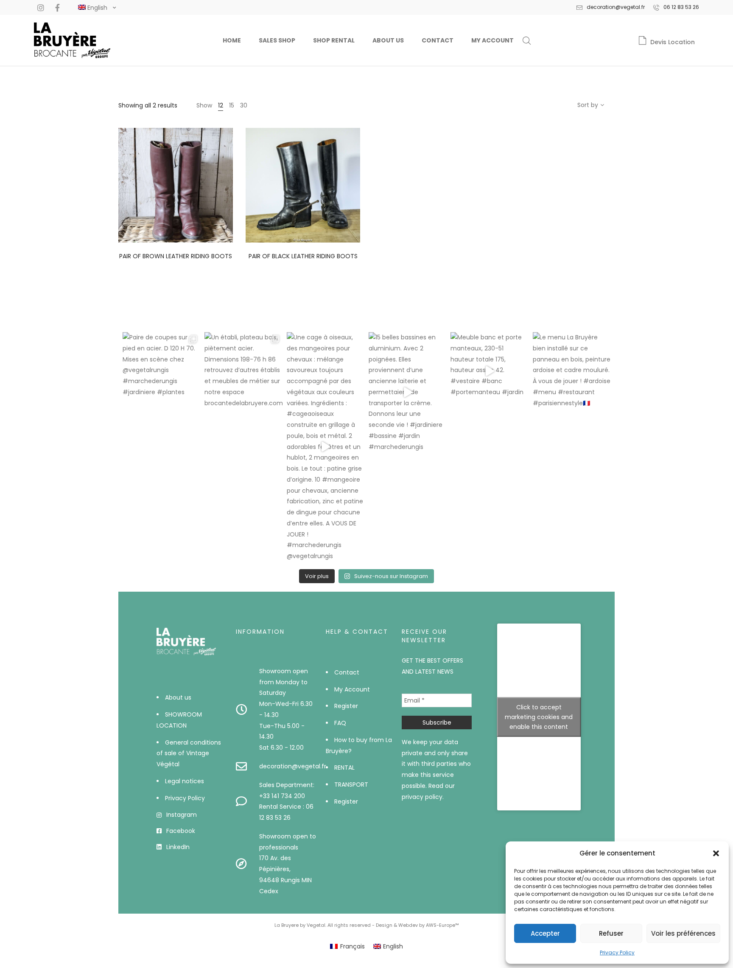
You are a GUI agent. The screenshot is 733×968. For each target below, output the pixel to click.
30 (243, 105)
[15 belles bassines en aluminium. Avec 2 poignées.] (407, 392)
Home (232, 40)
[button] (716, 853)
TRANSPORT (351, 784)
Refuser (611, 933)
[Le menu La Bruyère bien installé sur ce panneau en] (571, 371)
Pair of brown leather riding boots (175, 256)
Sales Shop (277, 40)
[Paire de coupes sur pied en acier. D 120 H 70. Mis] (161, 371)
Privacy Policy (617, 952)
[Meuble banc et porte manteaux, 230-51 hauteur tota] (489, 371)
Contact (437, 40)
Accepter (545, 933)
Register (346, 706)
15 (231, 105)
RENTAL (344, 767)
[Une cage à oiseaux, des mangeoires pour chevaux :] (325, 447)
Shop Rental (334, 40)
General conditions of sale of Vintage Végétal (189, 753)
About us (388, 40)
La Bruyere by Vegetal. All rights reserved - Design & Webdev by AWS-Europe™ (366, 925)
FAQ (340, 723)
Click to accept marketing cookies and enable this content (539, 717)
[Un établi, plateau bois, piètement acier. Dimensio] (243, 371)
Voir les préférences (683, 933)
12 (220, 105)
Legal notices (184, 781)
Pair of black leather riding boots (303, 256)
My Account (492, 40)
